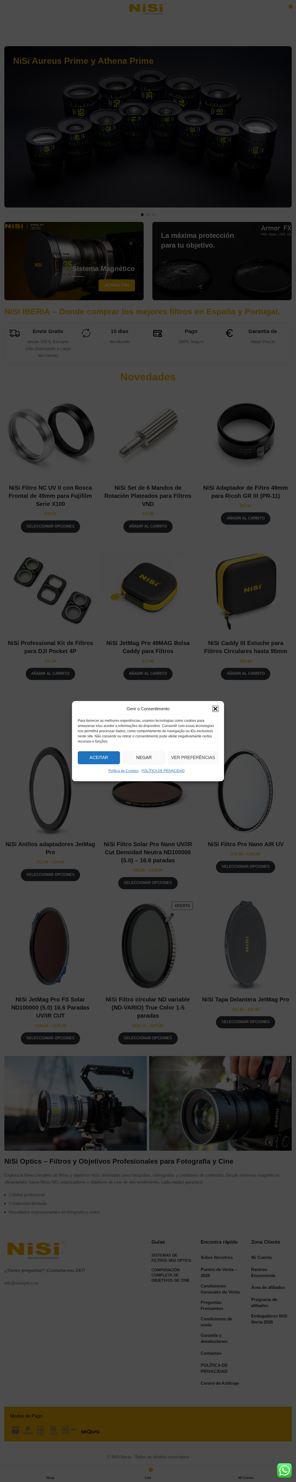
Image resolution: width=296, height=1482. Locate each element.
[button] (215, 709)
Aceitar (99, 757)
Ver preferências (193, 757)
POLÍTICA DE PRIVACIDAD (163, 771)
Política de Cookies (123, 771)
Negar (144, 757)
